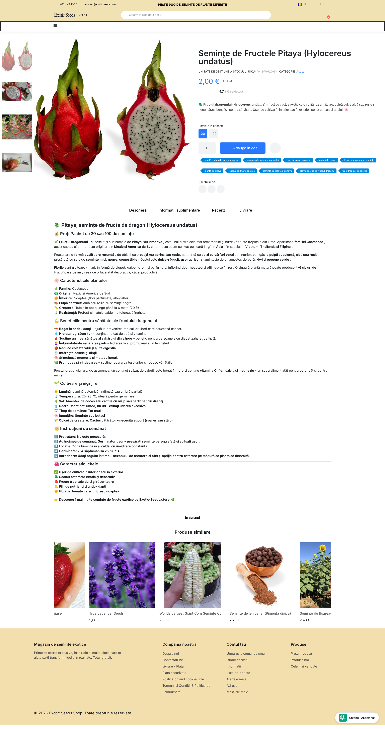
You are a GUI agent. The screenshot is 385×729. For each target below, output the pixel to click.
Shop (83, 15)
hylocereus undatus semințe (359, 160)
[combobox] (196, 15)
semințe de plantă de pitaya (277, 170)
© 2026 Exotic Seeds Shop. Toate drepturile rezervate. (83, 713)
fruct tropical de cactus (299, 160)
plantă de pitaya (327, 160)
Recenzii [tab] (219, 210)
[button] (326, 15)
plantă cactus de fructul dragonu (222, 160)
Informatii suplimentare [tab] (179, 210)
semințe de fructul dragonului (263, 160)
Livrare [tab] (245, 210)
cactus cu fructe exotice (242, 170)
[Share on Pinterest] (221, 189)
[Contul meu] (313, 15)
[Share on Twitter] (212, 189)
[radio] (203, 133)
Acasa (300, 71)
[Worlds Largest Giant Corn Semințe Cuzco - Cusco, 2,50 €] (192, 582)
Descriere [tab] (138, 210)
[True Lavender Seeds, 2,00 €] (122, 582)
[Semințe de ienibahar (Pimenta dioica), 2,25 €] (263, 582)
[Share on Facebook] (203, 189)
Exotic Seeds (64, 14)
